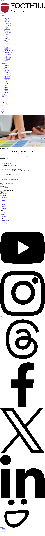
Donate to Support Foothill (5, 208)
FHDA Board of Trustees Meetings (5, 220)
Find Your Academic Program (7, 33)
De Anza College (4, 222)
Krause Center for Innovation (5, 221)
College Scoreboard (4, 212)
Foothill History (6, 20)
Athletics (5, 80)
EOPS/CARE (6, 77)
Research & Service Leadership (7, 23)
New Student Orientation (7, 56)
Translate (7, 104)
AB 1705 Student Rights (4, 211)
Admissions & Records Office (7, 58)
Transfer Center (6, 41)
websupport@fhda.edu (9, 175)
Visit (2, 112)
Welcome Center (6, 89)
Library (5, 71)
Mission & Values (6, 17)
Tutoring (5, 40)
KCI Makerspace (6, 72)
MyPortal (3, 99)
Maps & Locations (4, 196)
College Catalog (3, 98)
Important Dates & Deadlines (7, 55)
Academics (3, 30)
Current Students (3, 94)
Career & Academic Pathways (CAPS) (8, 32)
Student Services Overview (7, 73)
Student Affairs (6, 69)
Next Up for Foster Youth (7, 76)
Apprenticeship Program (7, 34)
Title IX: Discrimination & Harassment (6, 216)
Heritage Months (6, 82)
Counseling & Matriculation (7, 39)
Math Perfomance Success (7, 48)
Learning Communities (7, 46)
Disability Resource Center (7, 78)
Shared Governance (6, 19)
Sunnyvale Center (6, 27)
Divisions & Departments (7, 36)
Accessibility (3, 528)
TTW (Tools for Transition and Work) (8, 50)
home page (5, 163)
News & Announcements (7, 29)
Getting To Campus (6, 26)
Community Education (7, 37)
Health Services (6, 87)
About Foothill (6, 16)
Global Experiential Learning (7, 25)
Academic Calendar (6, 43)
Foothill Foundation (6, 21)
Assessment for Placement (7, 65)
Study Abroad (6, 49)
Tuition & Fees (6, 61)
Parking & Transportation (4, 197)
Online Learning (6, 35)
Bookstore (5, 85)
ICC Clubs (5, 81)
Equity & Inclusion (6, 18)
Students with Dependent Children (8, 75)
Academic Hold (6, 60)
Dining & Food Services (7, 86)
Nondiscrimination (4, 529)
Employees (3, 96)
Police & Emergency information (5, 215)
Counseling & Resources (4, 63)
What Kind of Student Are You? (8, 52)
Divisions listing (18, 164)
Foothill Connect (6, 74)
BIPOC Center (6, 88)
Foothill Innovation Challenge (7, 24)
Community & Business (4, 95)
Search (27, 156)
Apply (2, 113)
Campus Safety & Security (7, 92)
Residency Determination (7, 59)
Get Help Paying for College (7, 62)
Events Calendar (6, 28)
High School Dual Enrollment (7, 54)
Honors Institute (6, 47)
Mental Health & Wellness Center (8, 44)
